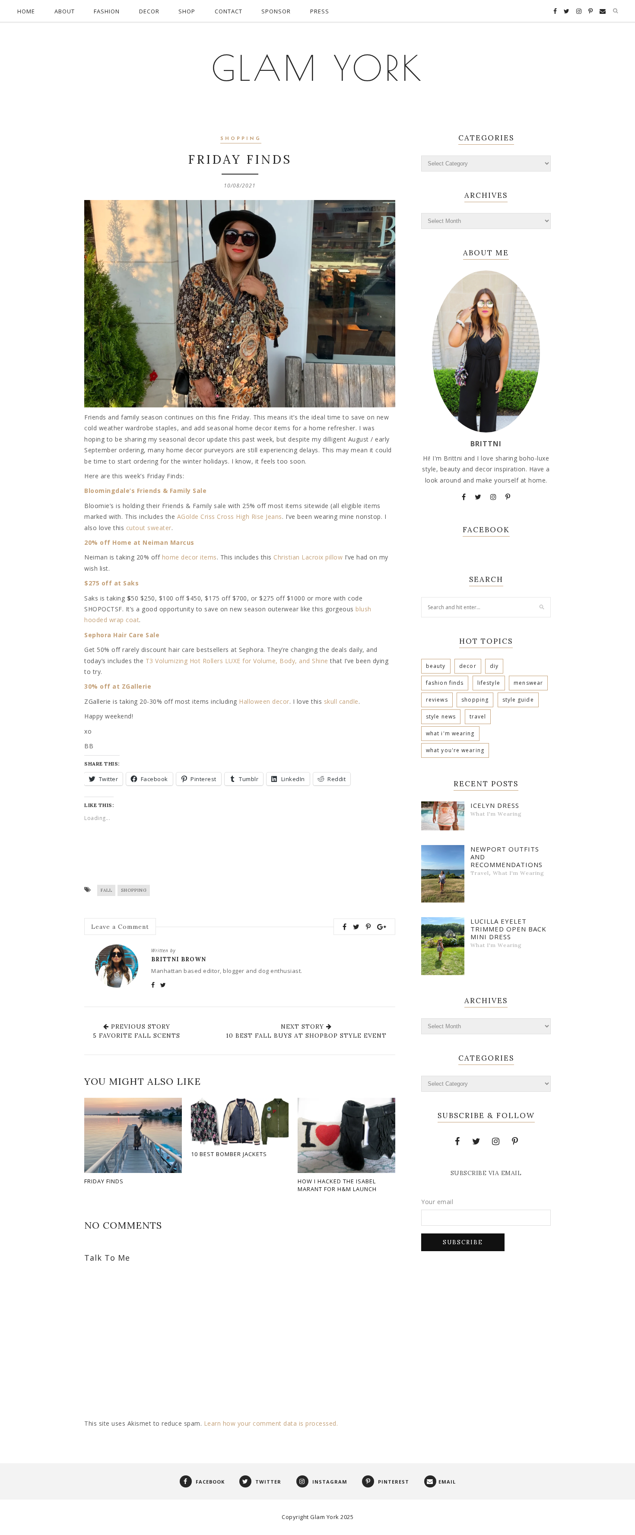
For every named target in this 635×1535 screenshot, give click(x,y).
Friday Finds (104, 1181)
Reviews (437, 699)
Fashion (107, 11)
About (64, 11)
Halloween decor (264, 701)
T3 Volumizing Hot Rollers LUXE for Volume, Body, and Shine (237, 661)
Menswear (528, 682)
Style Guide (518, 699)
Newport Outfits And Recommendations (506, 856)
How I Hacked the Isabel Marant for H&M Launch (337, 1185)
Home (26, 11)
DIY (494, 666)
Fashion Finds (445, 682)
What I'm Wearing (450, 733)
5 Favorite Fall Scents (136, 1035)
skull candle (341, 701)
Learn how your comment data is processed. (271, 1423)
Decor (149, 11)
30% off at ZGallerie (117, 686)
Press (319, 11)
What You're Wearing (455, 750)
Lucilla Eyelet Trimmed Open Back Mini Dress (508, 929)
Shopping (240, 139)
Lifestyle (488, 682)
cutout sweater (148, 528)
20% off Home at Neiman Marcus (139, 542)
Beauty (436, 666)
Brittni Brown (178, 959)
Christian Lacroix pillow (308, 557)
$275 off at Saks (111, 583)
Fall (106, 890)
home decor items (189, 557)
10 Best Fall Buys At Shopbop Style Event (306, 1035)
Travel (478, 716)
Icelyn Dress (494, 805)
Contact (228, 11)
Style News (441, 716)
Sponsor (276, 11)
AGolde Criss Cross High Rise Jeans (229, 516)
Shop (186, 11)
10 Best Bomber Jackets (229, 1154)
